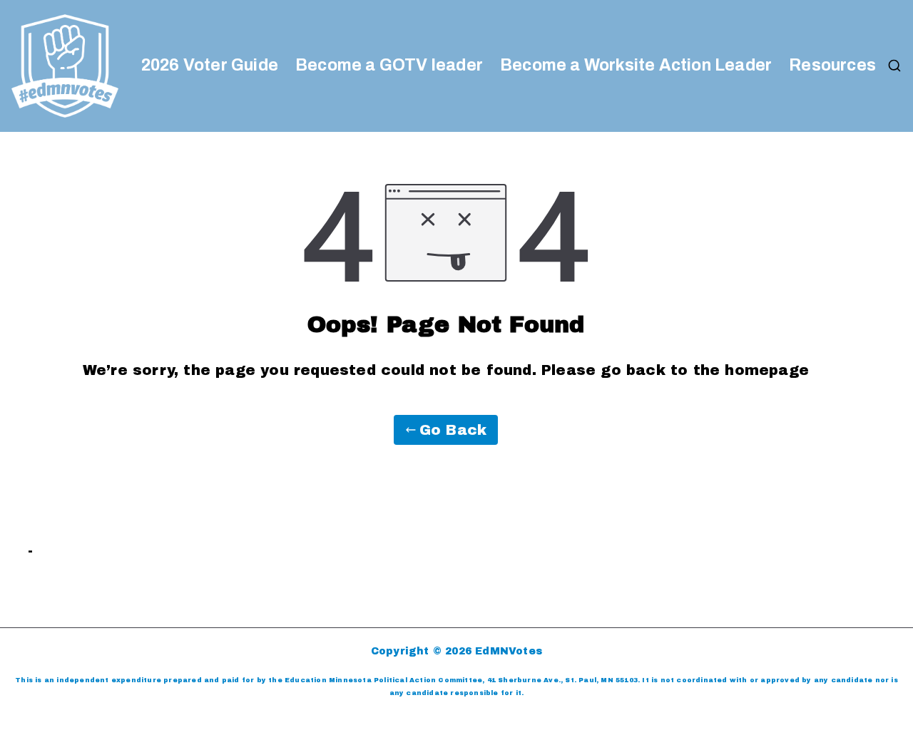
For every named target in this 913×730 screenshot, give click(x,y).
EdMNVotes (508, 651)
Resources (832, 65)
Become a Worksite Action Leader (636, 65)
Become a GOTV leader (389, 65)
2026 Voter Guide (209, 65)
